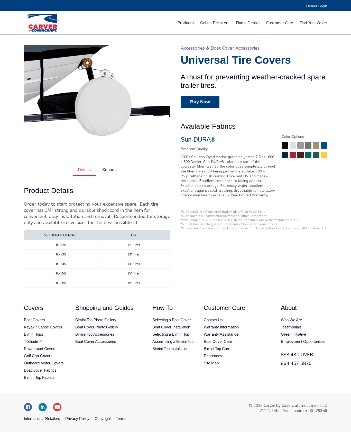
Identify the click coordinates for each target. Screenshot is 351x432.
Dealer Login (316, 6)
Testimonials (291, 327)
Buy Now (200, 101)
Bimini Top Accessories (94, 334)
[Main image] (97, 94)
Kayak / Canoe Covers (43, 327)
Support (109, 170)
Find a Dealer (248, 23)
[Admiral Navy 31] (285, 156)
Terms (121, 418)
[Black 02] (285, 146)
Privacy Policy (77, 418)
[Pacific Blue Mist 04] (324, 146)
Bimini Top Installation (170, 348)
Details (84, 170)
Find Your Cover (313, 23)
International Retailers (42, 418)
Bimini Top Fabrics (39, 377)
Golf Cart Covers (38, 356)
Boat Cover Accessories (235, 48)
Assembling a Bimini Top (172, 341)
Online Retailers (214, 23)
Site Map (211, 363)
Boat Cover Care (218, 341)
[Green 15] (316, 156)
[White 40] (293, 146)
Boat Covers (34, 320)
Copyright (103, 418)
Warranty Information (221, 327)
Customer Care (279, 23)
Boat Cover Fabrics (40, 370)
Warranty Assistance (221, 334)
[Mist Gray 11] (300, 146)
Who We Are (291, 320)
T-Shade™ (33, 341)
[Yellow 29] (324, 156)
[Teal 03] (308, 156)
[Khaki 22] (316, 146)
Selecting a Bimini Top (170, 334)
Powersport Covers (40, 348)
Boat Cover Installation (171, 327)
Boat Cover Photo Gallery (96, 327)
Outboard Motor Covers (44, 363)
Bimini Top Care (217, 348)
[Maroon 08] (300, 156)
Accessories (193, 48)
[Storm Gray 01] (308, 146)
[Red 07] (293, 156)
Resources (213, 356)
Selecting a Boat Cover (171, 320)
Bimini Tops (33, 334)
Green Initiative (293, 334)
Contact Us (213, 320)
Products (185, 23)
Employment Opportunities (303, 341)
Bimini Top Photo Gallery (95, 320)
